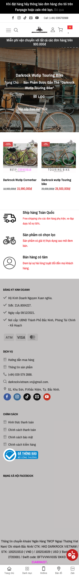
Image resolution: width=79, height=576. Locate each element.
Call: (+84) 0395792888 (56, 18)
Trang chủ (11, 82)
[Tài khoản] (53, 29)
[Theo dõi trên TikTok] (25, 18)
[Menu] (8, 30)
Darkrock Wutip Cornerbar (19, 180)
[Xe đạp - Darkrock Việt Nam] (39, 30)
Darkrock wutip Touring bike (56, 182)
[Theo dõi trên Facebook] (13, 18)
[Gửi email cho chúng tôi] (30, 18)
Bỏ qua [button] (59, 9)
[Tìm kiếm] (16, 29)
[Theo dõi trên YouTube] (37, 18)
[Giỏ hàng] (60, 29)
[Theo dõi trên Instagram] (19, 18)
